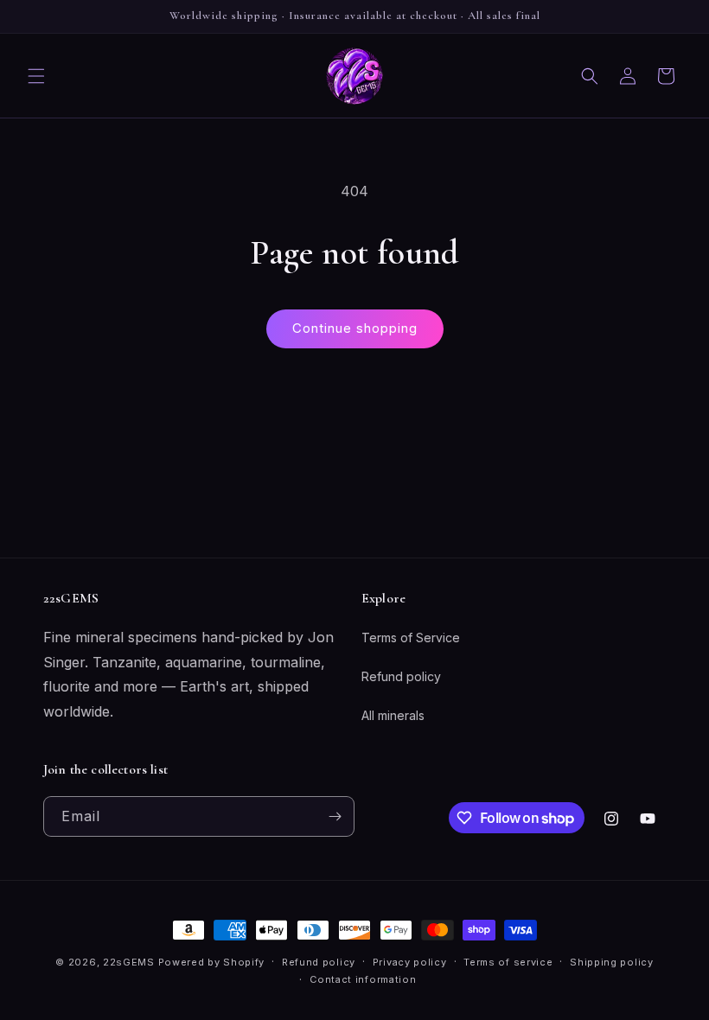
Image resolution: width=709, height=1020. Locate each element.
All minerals (393, 715)
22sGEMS (129, 962)
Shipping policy (612, 962)
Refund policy (401, 676)
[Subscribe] (335, 816)
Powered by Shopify (211, 962)
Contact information (363, 979)
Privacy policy (410, 962)
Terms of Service (410, 637)
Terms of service (508, 962)
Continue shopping (355, 328)
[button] (36, 76)
